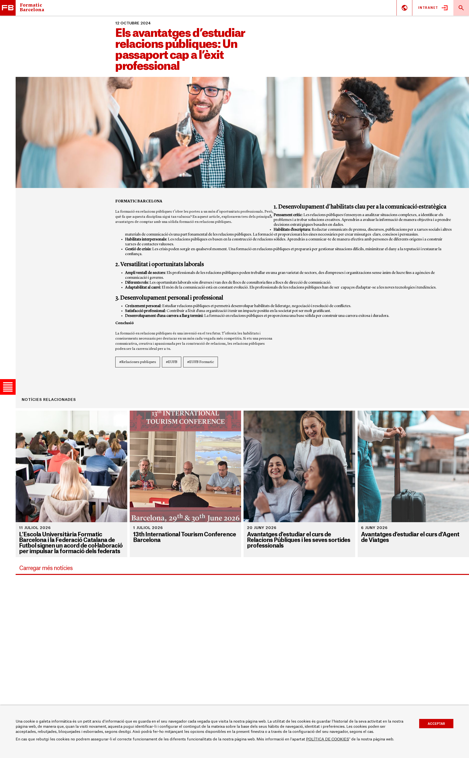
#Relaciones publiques (137, 362)
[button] (8, 387)
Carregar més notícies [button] (46, 568)
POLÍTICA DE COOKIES (327, 739)
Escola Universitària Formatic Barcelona (8, 8)
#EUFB (171, 362)
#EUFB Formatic (200, 362)
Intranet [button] (428, 7)
